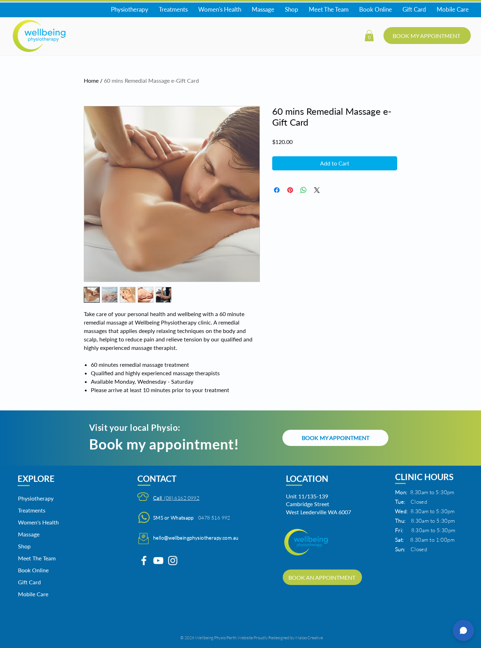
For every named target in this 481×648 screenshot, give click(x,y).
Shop (24, 546)
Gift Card (29, 582)
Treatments (31, 510)
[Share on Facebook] (277, 190)
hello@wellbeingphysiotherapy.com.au (196, 538)
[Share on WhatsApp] (303, 190)
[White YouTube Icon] (158, 560)
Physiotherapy (36, 498)
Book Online (33, 570)
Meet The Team (36, 558)
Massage (28, 534)
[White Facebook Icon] (144, 560)
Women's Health (36, 522)
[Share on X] (317, 190)
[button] (369, 35)
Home (91, 80)
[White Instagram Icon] (173, 560)
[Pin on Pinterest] (290, 190)
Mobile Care (33, 594)
